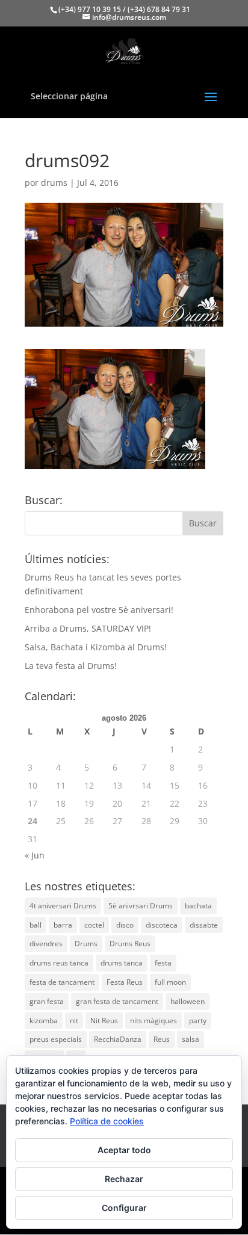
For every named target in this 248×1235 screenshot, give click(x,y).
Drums (86, 943)
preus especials (55, 1039)
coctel (94, 925)
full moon (170, 982)
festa (163, 963)
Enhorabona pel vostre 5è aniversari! (99, 609)
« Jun (35, 855)
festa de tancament (62, 982)
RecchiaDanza (117, 1039)
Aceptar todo (124, 1150)
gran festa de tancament (117, 1001)
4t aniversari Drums (62, 906)
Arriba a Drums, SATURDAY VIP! (88, 628)
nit (74, 1020)
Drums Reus (130, 943)
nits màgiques (153, 1020)
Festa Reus (125, 982)
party (197, 1020)
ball (35, 925)
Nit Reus (104, 1020)
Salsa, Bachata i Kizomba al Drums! (96, 647)
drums (54, 182)
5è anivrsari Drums (140, 906)
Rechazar (124, 1179)
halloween (187, 1001)
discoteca (162, 925)
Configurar (124, 1208)
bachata (198, 906)
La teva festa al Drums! (71, 665)
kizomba (43, 1020)
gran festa (46, 1001)
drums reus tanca (58, 963)
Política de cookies (107, 1121)
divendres (46, 943)
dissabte (204, 925)
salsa (190, 1039)
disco (125, 925)
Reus (161, 1039)
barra (63, 925)
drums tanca (122, 963)
